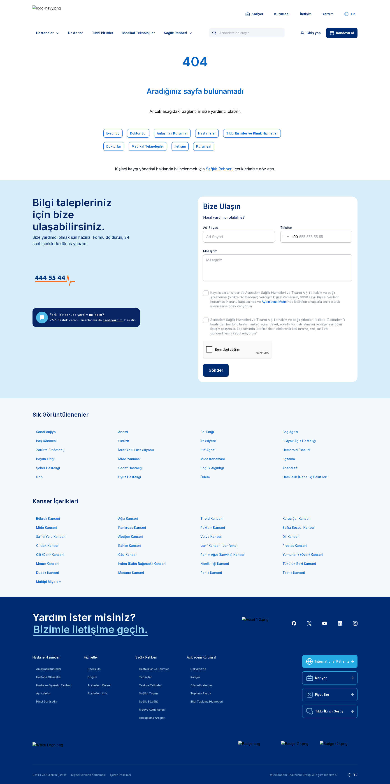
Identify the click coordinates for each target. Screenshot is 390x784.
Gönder (216, 370)
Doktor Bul (138, 133)
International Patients (332, 661)
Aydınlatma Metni (274, 302)
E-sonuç (113, 133)
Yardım (327, 14)
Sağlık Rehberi (175, 33)
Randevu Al (345, 33)
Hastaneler (45, 33)
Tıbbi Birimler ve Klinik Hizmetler (252, 133)
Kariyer (257, 14)
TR (353, 14)
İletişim (305, 14)
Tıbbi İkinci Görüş (329, 711)
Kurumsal (281, 14)
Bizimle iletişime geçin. (90, 629)
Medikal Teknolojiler (138, 33)
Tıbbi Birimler (102, 33)
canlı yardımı (113, 320)
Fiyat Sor (322, 694)
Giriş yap (313, 33)
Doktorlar (75, 33)
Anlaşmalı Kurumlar (172, 133)
